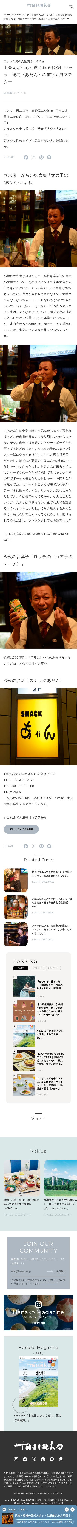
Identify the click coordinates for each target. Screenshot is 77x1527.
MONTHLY (53, 968)
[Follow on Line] (51, 1459)
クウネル (59, 1500)
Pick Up (38, 1151)
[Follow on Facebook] (25, 1459)
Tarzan (27, 1503)
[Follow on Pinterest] (42, 1459)
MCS (61, 1503)
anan (7, 1500)
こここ (55, 1503)
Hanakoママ (45, 1503)
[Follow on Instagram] (16, 1459)
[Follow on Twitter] (34, 1459)
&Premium (18, 1503)
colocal (35, 1503)
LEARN (17, 14)
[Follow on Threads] (60, 1459)
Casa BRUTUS (27, 1500)
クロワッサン (41, 1500)
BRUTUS (15, 1500)
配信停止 (61, 1271)
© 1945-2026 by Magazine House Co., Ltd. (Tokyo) (38, 1493)
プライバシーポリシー (46, 1280)
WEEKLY (37, 968)
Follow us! (38, 1322)
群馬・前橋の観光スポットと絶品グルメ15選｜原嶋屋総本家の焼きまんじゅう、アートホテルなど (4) (44, 1515)
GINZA (51, 1500)
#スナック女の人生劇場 (21, 829)
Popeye (68, 1500)
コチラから (39, 817)
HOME (7, 14)
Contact (52, 1486)
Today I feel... (17, 1509)
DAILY (21, 968)
